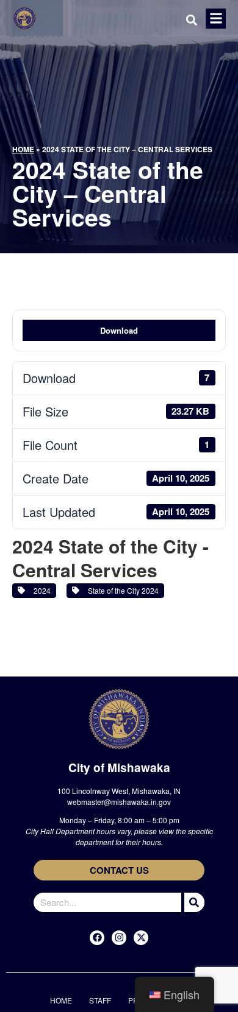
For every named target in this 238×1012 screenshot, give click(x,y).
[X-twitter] (141, 937)
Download (119, 330)
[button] (216, 19)
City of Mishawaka (119, 767)
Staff (100, 1000)
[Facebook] (97, 937)
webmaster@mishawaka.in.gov (119, 801)
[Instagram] (119, 937)
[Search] (192, 902)
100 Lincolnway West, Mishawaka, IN (119, 790)
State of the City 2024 (121, 590)
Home (23, 149)
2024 (40, 590)
